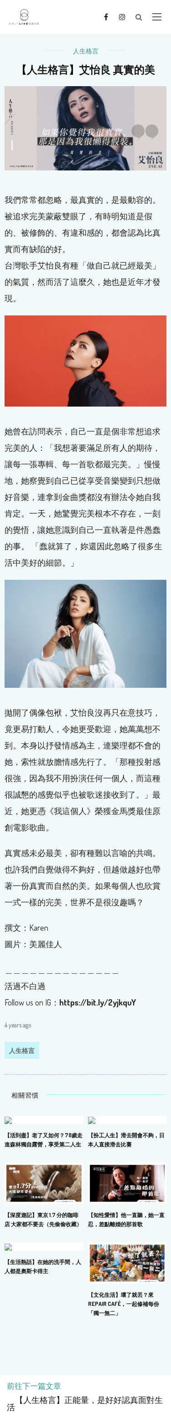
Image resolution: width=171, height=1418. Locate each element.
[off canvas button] (156, 16)
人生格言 (85, 51)
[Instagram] (122, 16)
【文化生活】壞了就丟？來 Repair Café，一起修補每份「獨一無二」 (123, 1303)
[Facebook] (106, 16)
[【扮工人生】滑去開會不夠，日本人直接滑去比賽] (91, 1119)
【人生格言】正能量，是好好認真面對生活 (85, 1404)
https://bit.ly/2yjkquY (97, 1002)
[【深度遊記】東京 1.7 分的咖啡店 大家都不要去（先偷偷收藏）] (44, 1182)
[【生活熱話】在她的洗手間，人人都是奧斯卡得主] (8, 1246)
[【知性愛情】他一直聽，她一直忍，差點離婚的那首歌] (127, 1182)
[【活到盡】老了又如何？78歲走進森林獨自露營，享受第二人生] (8, 1119)
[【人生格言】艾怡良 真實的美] (85, 127)
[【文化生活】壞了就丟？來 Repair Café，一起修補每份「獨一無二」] (127, 1262)
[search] (138, 16)
